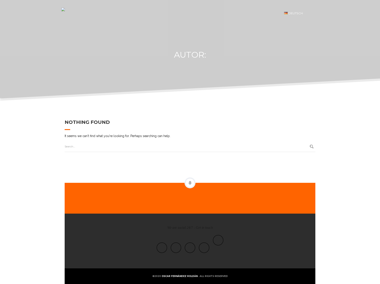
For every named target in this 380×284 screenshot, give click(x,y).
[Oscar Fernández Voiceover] (76, 13)
